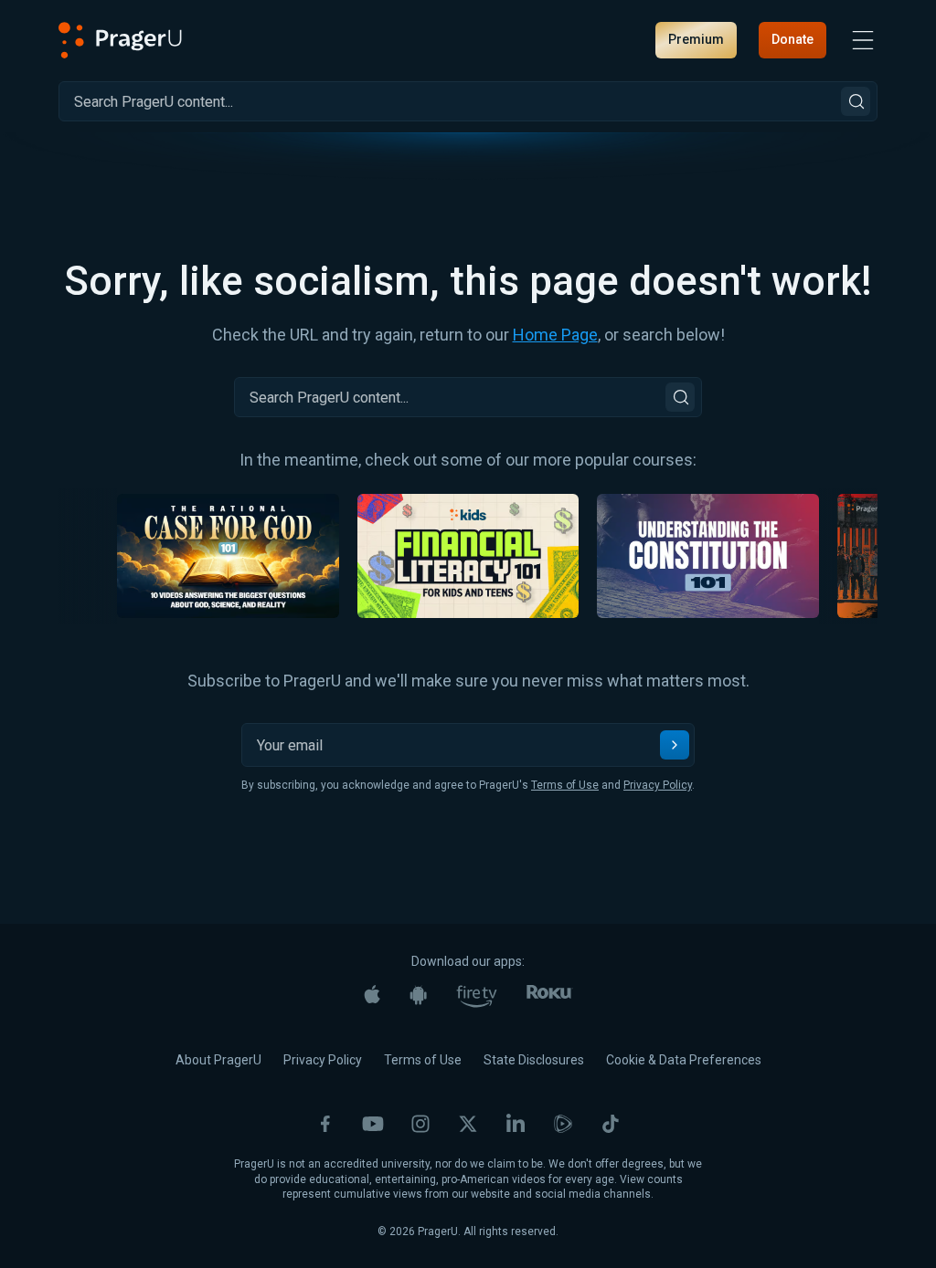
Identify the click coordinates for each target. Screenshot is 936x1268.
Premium (696, 39)
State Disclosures (534, 1060)
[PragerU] (120, 40)
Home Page (555, 334)
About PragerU (218, 1060)
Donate (792, 39)
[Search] (855, 101)
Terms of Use (565, 785)
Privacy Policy (657, 785)
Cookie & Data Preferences (683, 1060)
